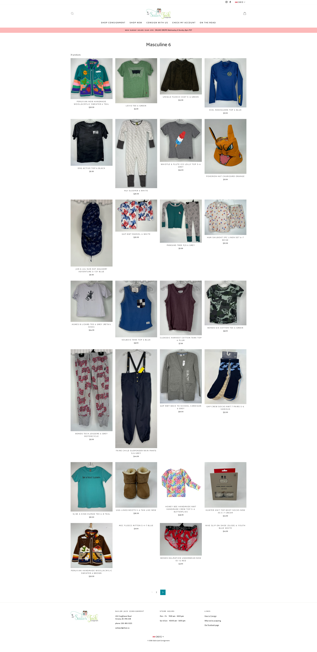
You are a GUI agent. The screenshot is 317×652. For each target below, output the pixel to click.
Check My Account (184, 23)
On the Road (208, 23)
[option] (158, 30)
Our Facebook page (212, 625)
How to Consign (211, 616)
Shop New (136, 23)
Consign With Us (157, 23)
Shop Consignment (113, 23)
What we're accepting (213, 621)
